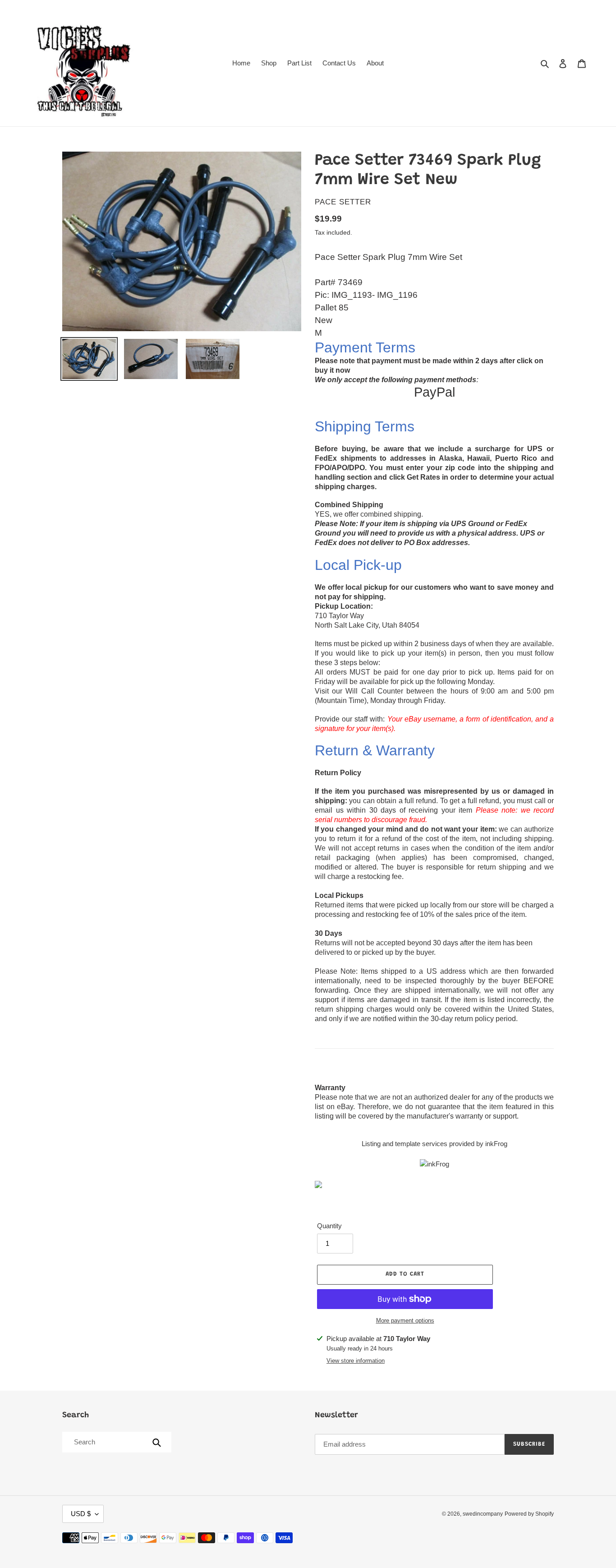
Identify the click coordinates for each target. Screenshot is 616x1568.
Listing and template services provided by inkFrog (434, 1143)
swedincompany (483, 1514)
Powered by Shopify (529, 1514)
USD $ (81, 1513)
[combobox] (116, 1442)
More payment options (405, 1320)
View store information (355, 1360)
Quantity (329, 1226)
